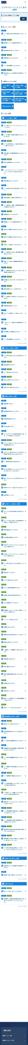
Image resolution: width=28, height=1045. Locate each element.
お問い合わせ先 (6, 106)
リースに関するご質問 (6, 86)
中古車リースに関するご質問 (19, 93)
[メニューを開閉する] (25, 2)
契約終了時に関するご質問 (19, 99)
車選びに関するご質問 (6, 93)
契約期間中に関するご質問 (6, 99)
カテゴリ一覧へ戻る (23, 343)
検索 (23, 18)
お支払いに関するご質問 (19, 86)
